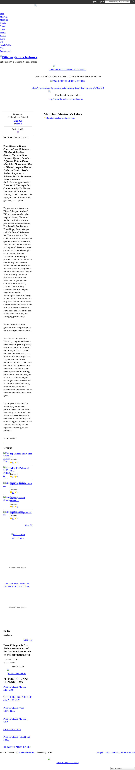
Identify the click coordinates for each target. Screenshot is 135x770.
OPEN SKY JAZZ (12, 729)
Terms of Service (128, 752)
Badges (100, 752)
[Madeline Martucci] (38, 119)
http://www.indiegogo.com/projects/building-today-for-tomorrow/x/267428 (68, 88)
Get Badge (27, 640)
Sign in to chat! (116, 768)
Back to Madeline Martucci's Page (60, 118)
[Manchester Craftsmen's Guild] (3, 442)
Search (132, 2)
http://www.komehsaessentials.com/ (66, 99)
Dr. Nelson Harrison (26, 752)
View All (28, 525)
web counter (18, 538)
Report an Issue (111, 752)
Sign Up (94, 2)
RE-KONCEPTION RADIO (17, 747)
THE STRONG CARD (68, 762)
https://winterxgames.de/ (21, 512)
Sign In (101, 2)
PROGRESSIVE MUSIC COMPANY (67, 69)
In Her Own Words (17, 673)
